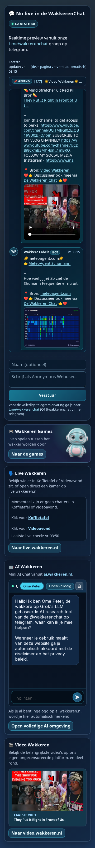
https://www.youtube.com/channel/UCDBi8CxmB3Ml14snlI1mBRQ (51, 145)
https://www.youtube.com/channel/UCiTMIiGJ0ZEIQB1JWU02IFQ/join (51, 130)
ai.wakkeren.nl (58, 574)
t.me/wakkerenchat (28, 44)
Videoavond (39, 528)
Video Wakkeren (54, 170)
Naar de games (27, 454)
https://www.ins (59, 160)
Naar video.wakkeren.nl (36, 833)
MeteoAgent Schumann (49, 263)
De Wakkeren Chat (40, 180)
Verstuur (47, 395)
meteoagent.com (55, 293)
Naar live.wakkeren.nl (34, 548)
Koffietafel (38, 517)
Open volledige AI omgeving (40, 726)
